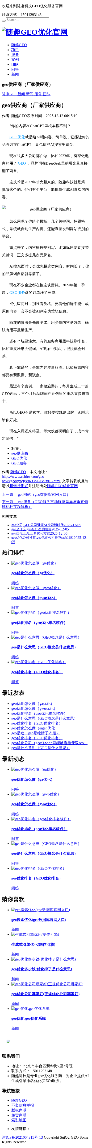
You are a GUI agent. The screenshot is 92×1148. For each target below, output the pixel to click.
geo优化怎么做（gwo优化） (34, 598)
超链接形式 (18, 486)
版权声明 (18, 1110)
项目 (15, 50)
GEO (22, 163)
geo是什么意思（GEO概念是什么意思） (44, 647)
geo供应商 (19, 453)
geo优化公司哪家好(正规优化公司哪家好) (45, 994)
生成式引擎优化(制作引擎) (33, 944)
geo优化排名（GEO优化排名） (37, 672)
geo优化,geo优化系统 (28, 1018)
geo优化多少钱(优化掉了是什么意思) (41, 969)
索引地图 (18, 1120)
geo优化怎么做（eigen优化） (35, 728)
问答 (15, 69)
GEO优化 (17, 137)
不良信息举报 (22, 1105)
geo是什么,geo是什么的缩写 (31, 529)
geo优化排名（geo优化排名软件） (39, 623)
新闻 (15, 74)
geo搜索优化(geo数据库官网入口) (38, 920)
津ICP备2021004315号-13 (22, 1137)
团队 (15, 64)
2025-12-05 (72, 525)
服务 (15, 55)
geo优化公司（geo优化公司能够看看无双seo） (49, 743)
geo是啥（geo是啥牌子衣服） (35, 733)
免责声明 (18, 1115)
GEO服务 (17, 292)
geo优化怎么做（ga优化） (32, 573)
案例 (15, 60)
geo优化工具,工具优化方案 (30, 533)
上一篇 (36, 495)
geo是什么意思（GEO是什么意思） (40, 748)
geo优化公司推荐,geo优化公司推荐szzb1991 (42, 537)
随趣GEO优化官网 (62, 486)
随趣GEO (19, 45)
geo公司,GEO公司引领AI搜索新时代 (37, 525)
